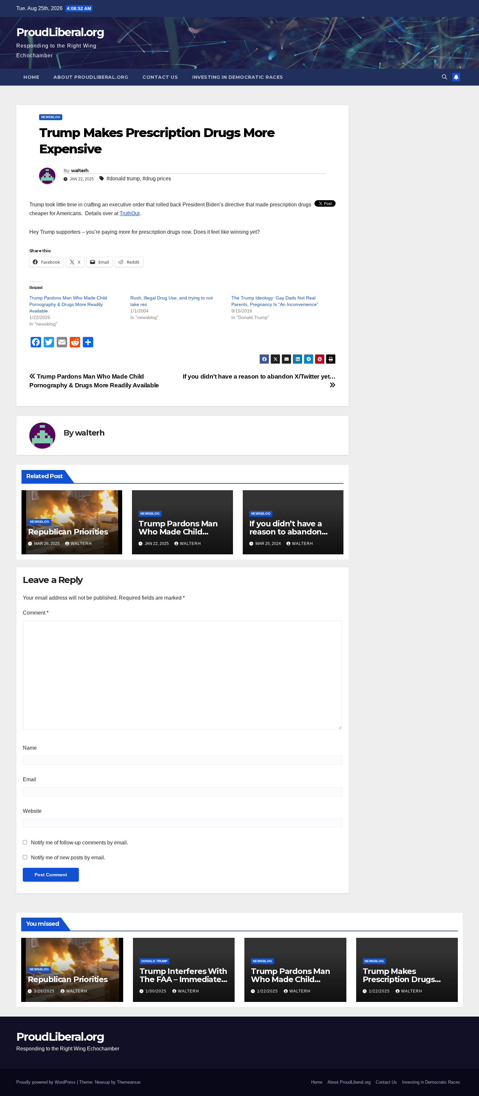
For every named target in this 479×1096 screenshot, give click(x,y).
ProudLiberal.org (60, 32)
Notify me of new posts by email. (68, 857)
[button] (444, 77)
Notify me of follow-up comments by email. (79, 842)
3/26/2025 (45, 991)
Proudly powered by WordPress (46, 1082)
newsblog (50, 117)
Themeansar (128, 1082)
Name (30, 748)
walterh (80, 170)
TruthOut (129, 213)
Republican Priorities (68, 531)
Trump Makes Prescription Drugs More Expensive (399, 979)
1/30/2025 (157, 991)
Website (32, 811)
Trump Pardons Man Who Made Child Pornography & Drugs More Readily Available (68, 304)
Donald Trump (154, 961)
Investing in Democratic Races (237, 77)
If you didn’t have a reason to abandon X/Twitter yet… (285, 532)
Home (31, 77)
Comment (36, 613)
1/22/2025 (268, 991)
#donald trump (123, 178)
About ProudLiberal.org (90, 77)
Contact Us (160, 77)
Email (29, 779)
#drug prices (156, 178)
